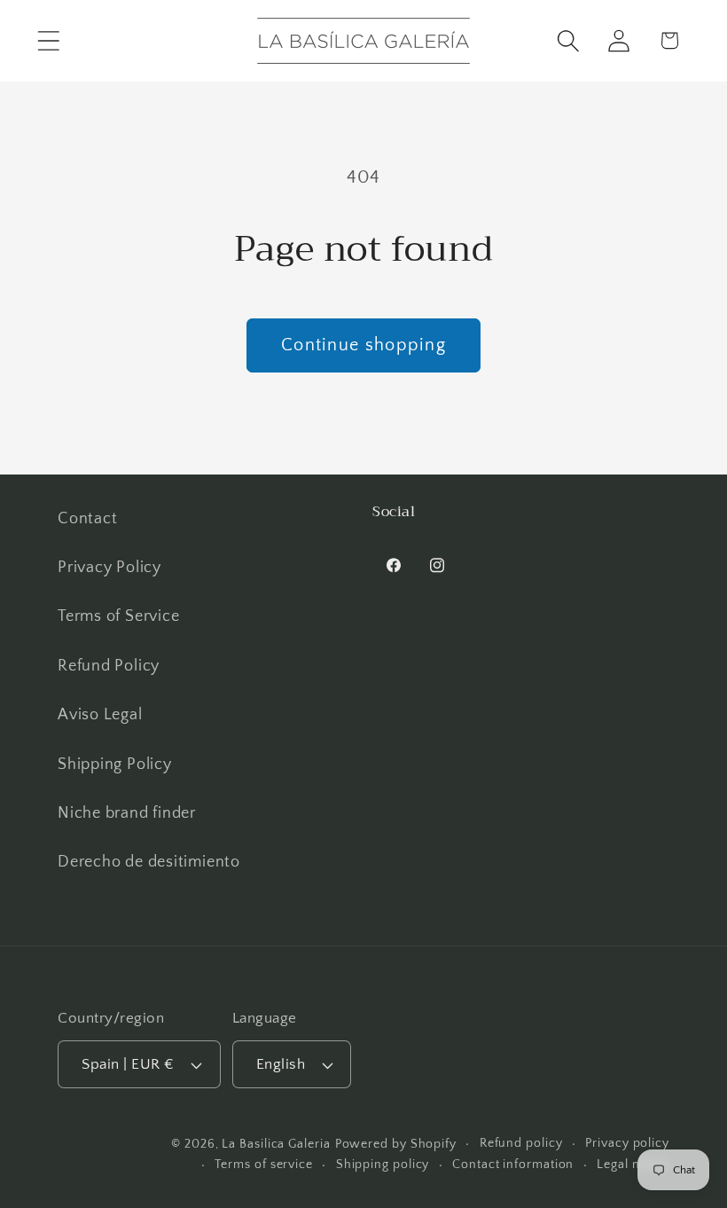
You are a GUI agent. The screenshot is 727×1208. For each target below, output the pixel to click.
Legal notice (633, 1164)
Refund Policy (109, 666)
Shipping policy (383, 1164)
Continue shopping (363, 345)
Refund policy (521, 1143)
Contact (87, 519)
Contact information (513, 1164)
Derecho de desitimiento (149, 862)
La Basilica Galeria (276, 1144)
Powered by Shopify (396, 1144)
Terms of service (264, 1164)
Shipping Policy (115, 764)
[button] (48, 40)
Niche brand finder (127, 813)
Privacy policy (627, 1143)
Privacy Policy (109, 568)
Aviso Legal (100, 715)
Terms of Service (118, 616)
